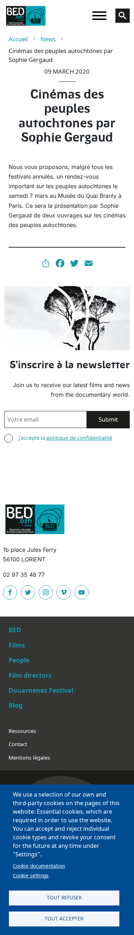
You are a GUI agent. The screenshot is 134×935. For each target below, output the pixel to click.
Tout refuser (64, 897)
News (48, 39)
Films (17, 645)
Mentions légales (29, 757)
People (19, 660)
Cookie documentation (39, 865)
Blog (16, 705)
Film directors (30, 675)
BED (15, 629)
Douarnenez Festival (41, 690)
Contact (18, 744)
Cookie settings (31, 875)
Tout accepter (64, 918)
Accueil (18, 39)
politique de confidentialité (79, 437)
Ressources (22, 731)
